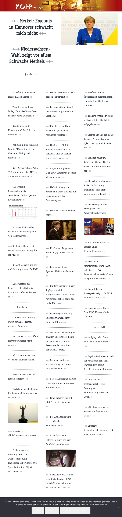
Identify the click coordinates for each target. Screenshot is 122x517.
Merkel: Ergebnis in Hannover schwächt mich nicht (31, 27)
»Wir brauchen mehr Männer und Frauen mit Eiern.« (96, 411)
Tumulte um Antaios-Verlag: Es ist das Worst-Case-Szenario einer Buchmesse (23, 111)
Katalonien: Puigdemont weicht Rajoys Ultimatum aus (60, 252)
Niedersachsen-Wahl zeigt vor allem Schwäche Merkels (30, 55)
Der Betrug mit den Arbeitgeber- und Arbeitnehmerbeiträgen (97, 208)
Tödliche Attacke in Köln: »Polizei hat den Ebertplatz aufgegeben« (98, 120)
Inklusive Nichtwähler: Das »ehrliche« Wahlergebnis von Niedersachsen (22, 231)
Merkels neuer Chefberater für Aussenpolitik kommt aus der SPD (23, 393)
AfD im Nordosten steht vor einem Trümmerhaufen (22, 360)
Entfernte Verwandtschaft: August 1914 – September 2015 (98, 430)
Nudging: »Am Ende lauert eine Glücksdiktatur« (97, 341)
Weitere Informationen (75, 510)
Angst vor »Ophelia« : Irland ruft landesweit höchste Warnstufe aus (61, 172)
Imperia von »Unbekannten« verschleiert (22, 435)
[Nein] (118, 507)
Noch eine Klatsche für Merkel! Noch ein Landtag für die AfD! (22, 250)
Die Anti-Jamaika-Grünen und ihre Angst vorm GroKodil (23, 269)
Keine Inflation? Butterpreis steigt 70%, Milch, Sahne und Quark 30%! (98, 293)
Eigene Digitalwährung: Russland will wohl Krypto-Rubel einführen (59, 318)
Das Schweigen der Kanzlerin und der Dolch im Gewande (21, 130)
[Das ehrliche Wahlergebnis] (23, 206)
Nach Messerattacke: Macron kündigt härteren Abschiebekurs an (58, 364)
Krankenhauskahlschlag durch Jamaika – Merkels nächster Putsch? (22, 322)
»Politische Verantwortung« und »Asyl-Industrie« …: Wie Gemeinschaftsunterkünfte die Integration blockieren (98, 270)
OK (37, 510)
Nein (52, 510)
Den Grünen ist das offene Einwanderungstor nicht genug (23, 340)
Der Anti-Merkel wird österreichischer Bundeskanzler (58, 421)
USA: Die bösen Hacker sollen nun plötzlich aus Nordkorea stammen (59, 130)
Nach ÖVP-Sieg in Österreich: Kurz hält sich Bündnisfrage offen (58, 440)
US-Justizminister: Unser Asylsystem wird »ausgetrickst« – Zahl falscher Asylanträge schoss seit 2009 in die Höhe (60, 294)
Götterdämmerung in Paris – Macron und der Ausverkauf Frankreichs (61, 383)
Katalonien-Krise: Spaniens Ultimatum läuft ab (60, 271)
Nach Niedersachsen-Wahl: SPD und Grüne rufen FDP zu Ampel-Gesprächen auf (23, 172)
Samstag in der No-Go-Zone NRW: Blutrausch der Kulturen (97, 312)
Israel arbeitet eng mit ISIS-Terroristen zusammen (59, 402)
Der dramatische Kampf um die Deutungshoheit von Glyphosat (59, 111)
